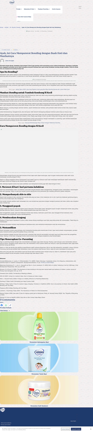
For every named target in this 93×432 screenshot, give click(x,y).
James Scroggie (9, 60)
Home (1, 27)
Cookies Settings (65, 429)
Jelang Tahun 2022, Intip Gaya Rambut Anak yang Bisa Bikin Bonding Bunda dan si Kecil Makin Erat (43, 89)
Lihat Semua (4, 310)
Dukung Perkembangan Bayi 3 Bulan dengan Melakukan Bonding (42, 122)
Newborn (16, 49)
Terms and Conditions (6, 422)
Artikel (6, 27)
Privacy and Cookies (5, 424)
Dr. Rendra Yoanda (15, 27)
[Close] (90, 429)
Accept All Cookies (76, 429)
